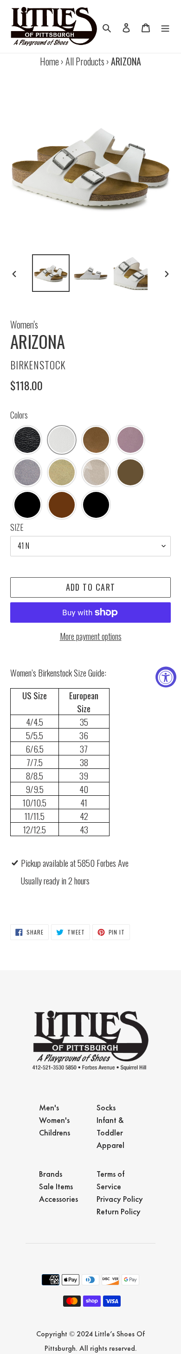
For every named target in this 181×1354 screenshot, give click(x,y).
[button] (27, 440)
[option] (51, 273)
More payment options (91, 636)
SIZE (17, 527)
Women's (24, 324)
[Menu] (165, 26)
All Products (84, 61)
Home (49, 61)
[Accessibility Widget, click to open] (165, 677)
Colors (19, 415)
